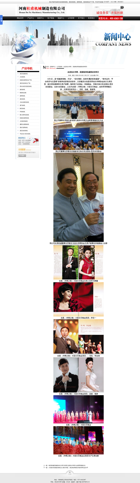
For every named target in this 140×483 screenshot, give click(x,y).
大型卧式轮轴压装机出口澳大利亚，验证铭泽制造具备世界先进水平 (68, 467)
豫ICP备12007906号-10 (82, 482)
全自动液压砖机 (24, 102)
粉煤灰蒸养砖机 (24, 118)
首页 (47, 66)
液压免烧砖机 (24, 73)
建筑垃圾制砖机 (24, 124)
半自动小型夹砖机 (25, 134)
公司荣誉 (71, 18)
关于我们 (81, 18)
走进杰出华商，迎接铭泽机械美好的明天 (75, 66)
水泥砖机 (22, 77)
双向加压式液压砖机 (26, 86)
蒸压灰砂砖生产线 (25, 83)
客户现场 (50, 18)
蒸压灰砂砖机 (24, 130)
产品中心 (30, 18)
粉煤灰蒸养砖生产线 (26, 80)
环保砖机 (22, 111)
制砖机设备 (23, 92)
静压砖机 (22, 108)
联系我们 (91, 18)
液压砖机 (53, 10)
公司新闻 (59, 66)
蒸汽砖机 (22, 105)
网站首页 (20, 18)
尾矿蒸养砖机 (24, 127)
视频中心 (61, 18)
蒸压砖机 (22, 99)
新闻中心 (40, 18)
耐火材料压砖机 (24, 115)
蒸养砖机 (22, 96)
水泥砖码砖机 (24, 121)
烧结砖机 (22, 89)
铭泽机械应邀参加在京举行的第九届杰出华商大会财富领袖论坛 (67, 465)
